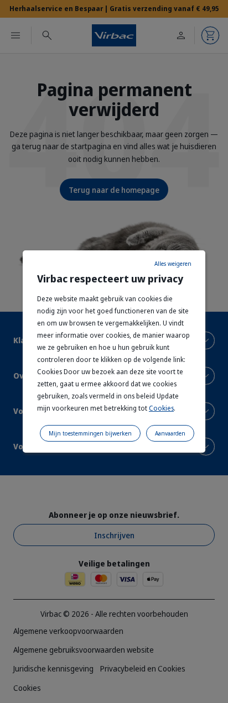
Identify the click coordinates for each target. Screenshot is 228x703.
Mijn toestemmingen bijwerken (90, 433)
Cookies (161, 408)
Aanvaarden (170, 433)
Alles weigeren (172, 263)
